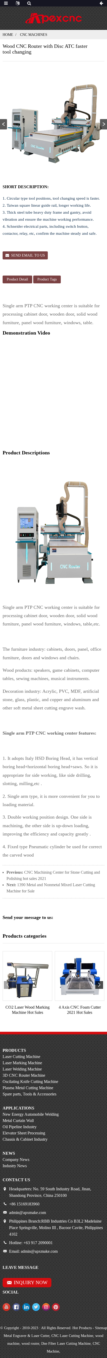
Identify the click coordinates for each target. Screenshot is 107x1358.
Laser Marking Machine (22, 1063)
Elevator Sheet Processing (24, 1133)
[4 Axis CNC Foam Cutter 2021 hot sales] (79, 976)
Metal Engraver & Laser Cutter (26, 1336)
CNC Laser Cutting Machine (72, 1336)
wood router (30, 1344)
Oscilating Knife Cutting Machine (30, 1081)
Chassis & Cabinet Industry (25, 1139)
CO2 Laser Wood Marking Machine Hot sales (27, 1009)
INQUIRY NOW (31, 1282)
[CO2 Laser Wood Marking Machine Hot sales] (27, 976)
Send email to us (28, 255)
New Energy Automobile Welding (31, 1114)
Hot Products (82, 1328)
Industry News (15, 1166)
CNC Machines (33, 35)
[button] (103, 124)
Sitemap (101, 1328)
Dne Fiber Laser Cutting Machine (66, 1344)
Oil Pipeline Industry (20, 1127)
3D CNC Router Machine (24, 1075)
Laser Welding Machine (22, 1069)
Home (8, 35)
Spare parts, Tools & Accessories (29, 1094)
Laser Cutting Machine (21, 1056)
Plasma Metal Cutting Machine (28, 1088)
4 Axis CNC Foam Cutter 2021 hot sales (80, 1009)
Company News (16, 1159)
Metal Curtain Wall (18, 1120)
